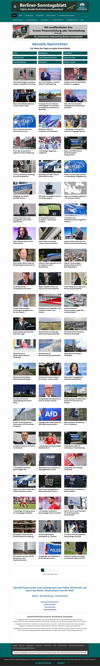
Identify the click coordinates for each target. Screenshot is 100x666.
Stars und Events (51, 15)
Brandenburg (29, 15)
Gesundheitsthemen (32, 20)
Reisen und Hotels (18, 20)
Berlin (20, 15)
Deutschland (39, 15)
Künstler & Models (57, 20)
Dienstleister (44, 20)
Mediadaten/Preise (72, 20)
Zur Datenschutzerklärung (43, 663)
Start (14, 15)
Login (82, 20)
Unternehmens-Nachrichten (67, 15)
